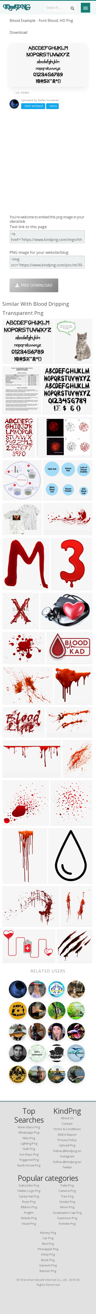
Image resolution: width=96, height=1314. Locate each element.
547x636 (63, 361)
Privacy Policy (67, 1140)
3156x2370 (13, 661)
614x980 (57, 881)
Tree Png (67, 1196)
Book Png (48, 1260)
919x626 (55, 661)
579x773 (11, 455)
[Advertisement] (48, 162)
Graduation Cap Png (67, 1213)
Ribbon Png (29, 1207)
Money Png (48, 1233)
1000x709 (50, 626)
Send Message (33, 106)
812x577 (11, 735)
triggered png (29, 1160)
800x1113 (70, 924)
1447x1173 (13, 532)
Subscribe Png (29, 1185)
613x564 (11, 361)
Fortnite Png (67, 1223)
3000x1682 (56, 735)
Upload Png (67, 1145)
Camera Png (67, 1191)
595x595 (11, 587)
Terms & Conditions (67, 1129)
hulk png (29, 1149)
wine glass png (29, 1127)
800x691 (51, 497)
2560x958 (12, 775)
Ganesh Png (48, 1265)
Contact (67, 1123)
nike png (29, 1138)
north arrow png (28, 1165)
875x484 (11, 960)
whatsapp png (28, 1132)
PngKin (29, 1213)
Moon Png (67, 1207)
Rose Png (28, 1202)
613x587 (51, 411)
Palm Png (67, 1185)
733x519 (44, 455)
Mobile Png (29, 1218)
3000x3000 (13, 823)
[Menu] (85, 8)
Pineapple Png (48, 1249)
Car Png (47, 1238)
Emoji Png (48, 1254)
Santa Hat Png (29, 1196)
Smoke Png (67, 1202)
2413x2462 (13, 497)
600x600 (11, 626)
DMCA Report (67, 1134)
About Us (67, 1118)
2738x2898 (61, 823)
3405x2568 (13, 702)
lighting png (29, 1143)
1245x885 (12, 924)
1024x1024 (67, 960)
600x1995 (12, 881)
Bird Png (48, 1244)
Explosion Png (67, 1218)
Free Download (35, 285)
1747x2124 (73, 775)
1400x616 (53, 532)
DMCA (52, 106)
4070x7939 (61, 587)
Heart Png (29, 1223)
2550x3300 (13, 411)
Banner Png (48, 1271)
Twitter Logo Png (28, 1191)
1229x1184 (64, 702)
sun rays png (28, 1154)
